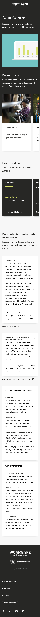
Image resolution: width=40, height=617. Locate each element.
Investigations (10, 488)
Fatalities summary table (11, 326)
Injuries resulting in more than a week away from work (17, 338)
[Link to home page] (20, 4)
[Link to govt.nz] (20, 564)
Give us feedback (9, 602)
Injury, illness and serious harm (17, 432)
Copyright (6, 588)
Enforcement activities (14, 473)
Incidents (9, 418)
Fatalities (8, 260)
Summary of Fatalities (13, 212)
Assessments (10, 517)
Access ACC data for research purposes (16, 379)
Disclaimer (6, 595)
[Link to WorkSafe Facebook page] (3, 611)
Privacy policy (7, 581)
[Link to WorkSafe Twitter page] (9, 611)
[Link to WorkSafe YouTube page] (16, 611)
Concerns (9, 397)
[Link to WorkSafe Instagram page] (23, 611)
